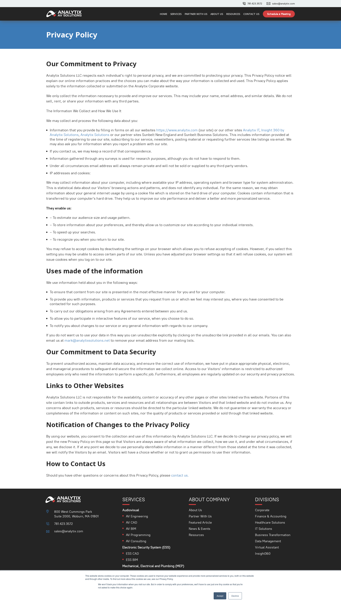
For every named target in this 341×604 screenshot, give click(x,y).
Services (176, 14)
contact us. (180, 475)
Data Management (268, 541)
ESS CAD (132, 553)
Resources (233, 14)
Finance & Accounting (270, 516)
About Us (195, 510)
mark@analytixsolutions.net (87, 340)
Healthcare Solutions (270, 522)
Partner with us (196, 14)
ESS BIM (132, 560)
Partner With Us (200, 516)
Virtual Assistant (267, 547)
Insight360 (262, 553)
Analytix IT (251, 130)
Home (163, 14)
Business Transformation (272, 535)
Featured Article (200, 522)
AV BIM (131, 529)
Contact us (251, 14)
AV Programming (138, 535)
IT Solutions (263, 529)
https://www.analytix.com (177, 130)
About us (216, 14)
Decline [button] (235, 595)
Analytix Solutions (94, 134)
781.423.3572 (254, 3)
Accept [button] (220, 595)
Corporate (262, 510)
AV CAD (131, 522)
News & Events (199, 529)
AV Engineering (137, 516)
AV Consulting (136, 541)
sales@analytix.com (283, 3)
